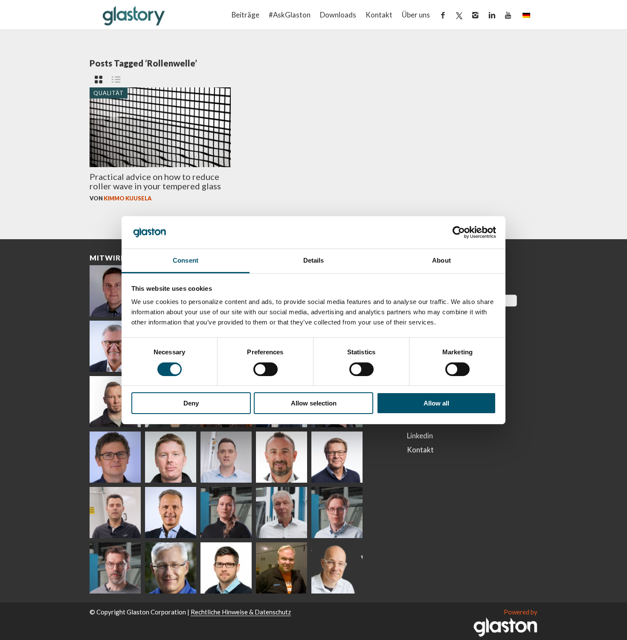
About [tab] (441, 260)
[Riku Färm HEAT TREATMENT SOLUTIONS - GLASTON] (115, 290)
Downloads (338, 14)
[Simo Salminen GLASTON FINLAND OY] (337, 457)
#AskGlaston (290, 14)
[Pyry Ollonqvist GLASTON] (226, 568)
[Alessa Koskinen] (226, 512)
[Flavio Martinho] (115, 512)
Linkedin (420, 435)
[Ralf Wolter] (281, 512)
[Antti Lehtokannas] (337, 512)
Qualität (108, 92)
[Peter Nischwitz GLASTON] (170, 512)
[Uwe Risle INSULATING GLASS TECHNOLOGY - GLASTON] (115, 346)
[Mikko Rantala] (170, 457)
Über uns (416, 14)
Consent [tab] (185, 260)
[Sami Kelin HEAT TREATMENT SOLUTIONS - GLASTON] (281, 568)
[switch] (265, 369)
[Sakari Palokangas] (115, 568)
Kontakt (379, 14)
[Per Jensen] (170, 568)
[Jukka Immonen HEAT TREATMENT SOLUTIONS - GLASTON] (115, 401)
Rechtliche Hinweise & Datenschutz (241, 612)
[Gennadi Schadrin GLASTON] (115, 457)
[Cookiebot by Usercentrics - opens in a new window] (458, 232)
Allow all (436, 403)
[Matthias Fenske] (226, 457)
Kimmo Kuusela (127, 198)
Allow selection (314, 403)
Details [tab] (313, 260)
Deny (191, 403)
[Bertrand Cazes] (281, 457)
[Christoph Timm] (337, 568)
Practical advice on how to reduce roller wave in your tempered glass (155, 181)
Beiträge (245, 14)
